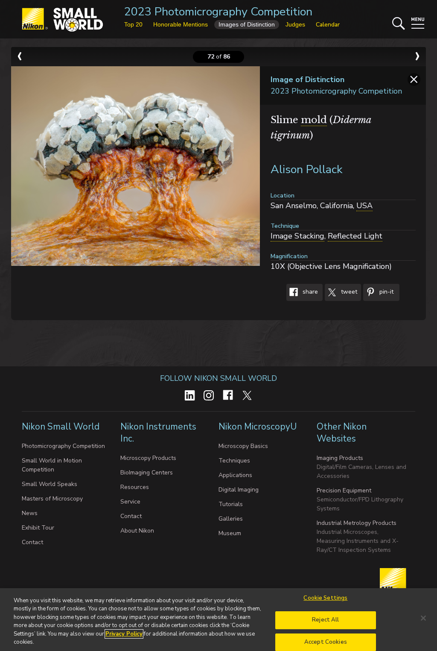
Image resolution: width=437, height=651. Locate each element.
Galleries (230, 519)
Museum (229, 533)
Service (130, 502)
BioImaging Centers (146, 472)
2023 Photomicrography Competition (218, 12)
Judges (295, 24)
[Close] (423, 618)
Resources (134, 487)
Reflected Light (355, 236)
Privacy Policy (124, 634)
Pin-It (385, 292)
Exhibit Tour (38, 528)
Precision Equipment (344, 490)
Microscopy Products (148, 458)
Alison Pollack (307, 169)
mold (314, 120)
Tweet (348, 292)
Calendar (328, 25)
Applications (235, 475)
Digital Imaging (238, 490)
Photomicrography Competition (63, 446)
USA (364, 205)
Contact (32, 542)
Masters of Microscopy (52, 499)
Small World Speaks (49, 484)
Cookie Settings (325, 598)
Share (309, 292)
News (30, 513)
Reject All (325, 620)
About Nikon (137, 531)
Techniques (234, 461)
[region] (218, 619)
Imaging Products (340, 458)
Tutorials (230, 504)
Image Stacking (297, 236)
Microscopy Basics (243, 446)
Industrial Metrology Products (356, 523)
